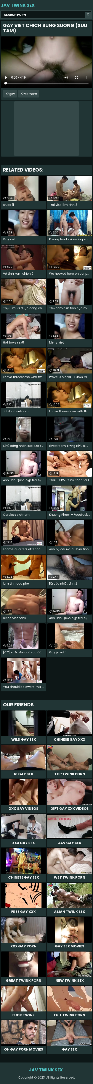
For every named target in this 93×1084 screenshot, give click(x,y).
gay (12, 94)
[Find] (88, 15)
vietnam (30, 94)
